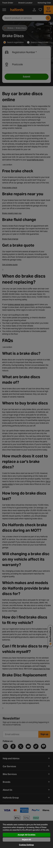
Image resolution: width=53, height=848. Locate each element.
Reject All (26, 839)
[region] (26, 834)
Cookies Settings (26, 845)
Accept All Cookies (26, 835)
